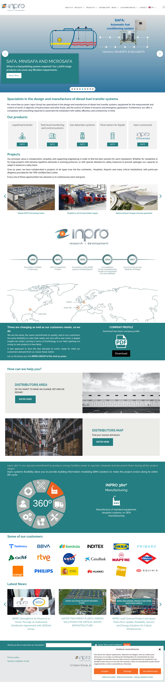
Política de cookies (109, 677)
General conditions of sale (18, 661)
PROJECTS (78, 8)
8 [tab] (93, 223)
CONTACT (143, 8)
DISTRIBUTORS (104, 8)
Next (159, 196)
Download (121, 353)
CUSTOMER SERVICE (127, 8)
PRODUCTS (90, 8)
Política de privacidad (125, 677)
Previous (5, 196)
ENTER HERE (25, 399)
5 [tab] (81, 223)
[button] (159, 649)
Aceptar (104, 671)
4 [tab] (77, 223)
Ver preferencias (150, 671)
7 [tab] (89, 223)
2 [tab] (70, 223)
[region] (82, 53)
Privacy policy (13, 657)
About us (69, 8)
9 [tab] (97, 223)
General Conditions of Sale (143, 677)
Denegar (127, 671)
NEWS (114, 8)
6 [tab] (85, 223)
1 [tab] (66, 223)
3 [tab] (73, 223)
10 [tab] (101, 223)
